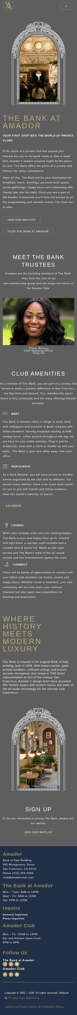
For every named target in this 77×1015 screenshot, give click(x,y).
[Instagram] (5, 964)
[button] (7, 326)
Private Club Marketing (23, 997)
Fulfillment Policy (52, 1006)
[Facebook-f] (11, 964)
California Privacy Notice (21, 1006)
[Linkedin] (17, 964)
